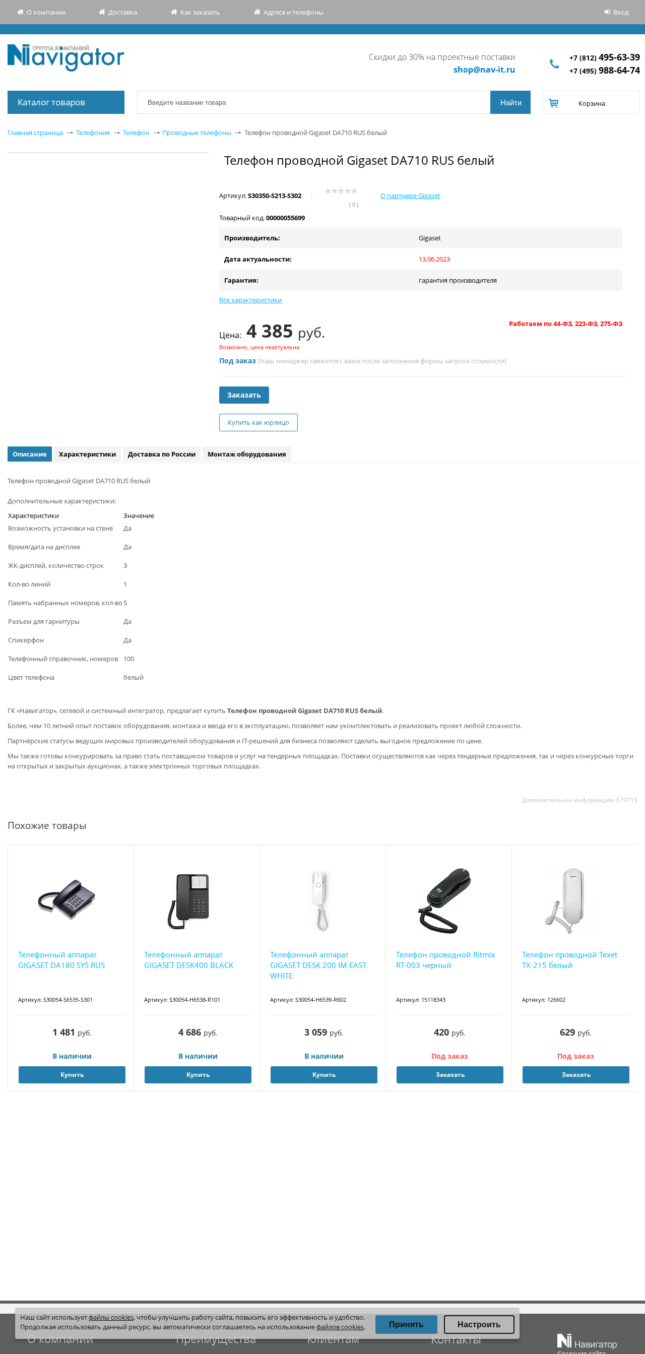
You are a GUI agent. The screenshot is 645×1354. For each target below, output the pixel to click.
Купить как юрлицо (258, 422)
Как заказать (200, 12)
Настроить (479, 1324)
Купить (72, 1074)
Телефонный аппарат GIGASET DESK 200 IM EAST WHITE (318, 965)
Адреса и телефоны (294, 12)
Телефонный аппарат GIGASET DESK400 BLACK (188, 959)
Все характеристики (250, 299)
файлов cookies (340, 1326)
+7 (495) (604, 71)
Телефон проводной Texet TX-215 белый (569, 959)
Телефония (93, 132)
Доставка (122, 12)
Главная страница (35, 132)
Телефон (136, 132)
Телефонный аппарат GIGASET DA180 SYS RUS (61, 959)
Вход (620, 12)
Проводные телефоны (196, 132)
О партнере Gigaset (410, 195)
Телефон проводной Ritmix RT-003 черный (445, 959)
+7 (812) (604, 57)
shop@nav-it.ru (484, 69)
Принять (406, 1324)
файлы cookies (111, 1317)
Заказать (244, 395)
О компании (46, 12)
